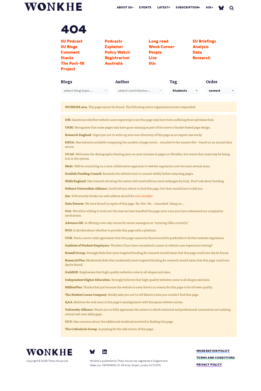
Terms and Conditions (215, 357)
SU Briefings (204, 41)
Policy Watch (117, 52)
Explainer (114, 46)
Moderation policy (213, 350)
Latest (163, 7)
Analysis (201, 46)
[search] (231, 8)
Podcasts (113, 41)
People (155, 52)
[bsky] (221, 7)
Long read (158, 41)
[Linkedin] (103, 351)
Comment (70, 52)
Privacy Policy (209, 364)
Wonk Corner (161, 46)
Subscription (187, 7)
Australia (114, 63)
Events (145, 7)
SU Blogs (69, 46)
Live (153, 58)
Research (201, 58)
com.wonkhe (144, 195)
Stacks (67, 58)
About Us (124, 7)
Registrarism (117, 58)
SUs (209, 7)
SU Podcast (72, 41)
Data (197, 52)
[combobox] (85, 90)
